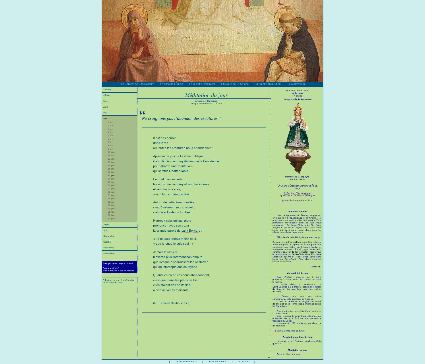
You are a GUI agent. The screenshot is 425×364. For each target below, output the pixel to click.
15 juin (111, 169)
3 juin (110, 129)
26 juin (111, 205)
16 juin (111, 172)
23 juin (111, 195)
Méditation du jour (297, 350)
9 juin (110, 149)
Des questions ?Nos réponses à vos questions (118, 269)
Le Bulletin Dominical (202, 84)
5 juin (110, 135)
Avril (105, 107)
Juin (105, 118)
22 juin (111, 192)
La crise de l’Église (171, 84)
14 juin (111, 165)
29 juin (111, 215)
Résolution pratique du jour (297, 337)
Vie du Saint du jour (297, 273)
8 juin (110, 145)
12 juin (111, 159)
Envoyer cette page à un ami (118, 263)
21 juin (111, 188)
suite (298, 354)
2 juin (110, 125)
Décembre (108, 253)
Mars (105, 101)
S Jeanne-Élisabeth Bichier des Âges (297, 186)
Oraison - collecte (297, 211)
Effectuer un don (217, 361)
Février (106, 95)
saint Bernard (191, 230)
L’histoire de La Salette (235, 84)
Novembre (108, 247)
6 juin (110, 139)
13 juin (111, 162)
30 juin (111, 218)
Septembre (109, 236)
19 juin (111, 182)
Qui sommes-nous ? (186, 361)
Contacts (243, 361)
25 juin (111, 202)
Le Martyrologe (297, 84)
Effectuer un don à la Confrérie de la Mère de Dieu (119, 281)
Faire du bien (284, 354)
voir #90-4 (299, 200)
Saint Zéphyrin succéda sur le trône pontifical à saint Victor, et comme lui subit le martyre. (296, 301)
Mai (105, 112)
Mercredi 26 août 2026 (297, 90)
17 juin (111, 175)
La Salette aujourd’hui (268, 84)
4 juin (110, 132)
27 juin (111, 208)
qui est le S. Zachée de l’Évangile (297, 195)
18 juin (111, 178)
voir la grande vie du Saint (290, 330)
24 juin (111, 198)
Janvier (107, 89)
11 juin (111, 155)
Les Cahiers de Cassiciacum (137, 84)
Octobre (107, 242)
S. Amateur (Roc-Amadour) (297, 193)
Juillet (106, 224)
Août (105, 230)
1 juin (110, 122)
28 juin (111, 212)
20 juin (111, 185)
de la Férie (297, 93)
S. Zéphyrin (303, 176)
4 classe (297, 96)
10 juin (111, 152)
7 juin (110, 142)
